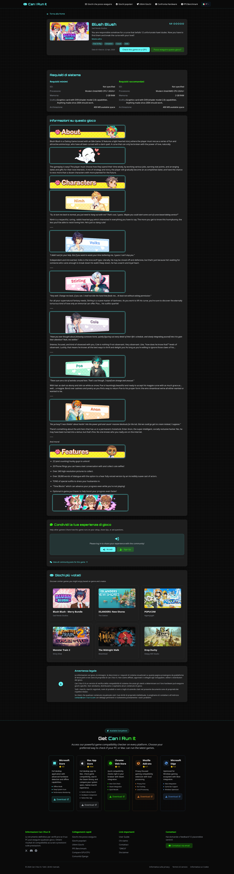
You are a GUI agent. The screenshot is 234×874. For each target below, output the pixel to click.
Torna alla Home (57, 13)
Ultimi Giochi (78, 844)
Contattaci (123, 844)
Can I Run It (36, 867)
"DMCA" (122, 848)
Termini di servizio (179, 867)
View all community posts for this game (69, 562)
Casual (118, 44)
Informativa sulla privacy (159, 867)
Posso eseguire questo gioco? (167, 49)
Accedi (109, 549)
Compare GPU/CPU (81, 852)
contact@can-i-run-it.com (85, 697)
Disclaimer (124, 852)
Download (61, 799)
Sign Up (127, 549)
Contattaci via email (181, 845)
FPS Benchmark (79, 848)
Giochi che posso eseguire (84, 836)
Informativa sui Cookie (199, 867)
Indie (126, 44)
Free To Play (97, 44)
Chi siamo (123, 840)
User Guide (124, 836)
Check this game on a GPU (134, 49)
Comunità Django (80, 856)
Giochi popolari (79, 840)
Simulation (108, 44)
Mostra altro (97, 39)
